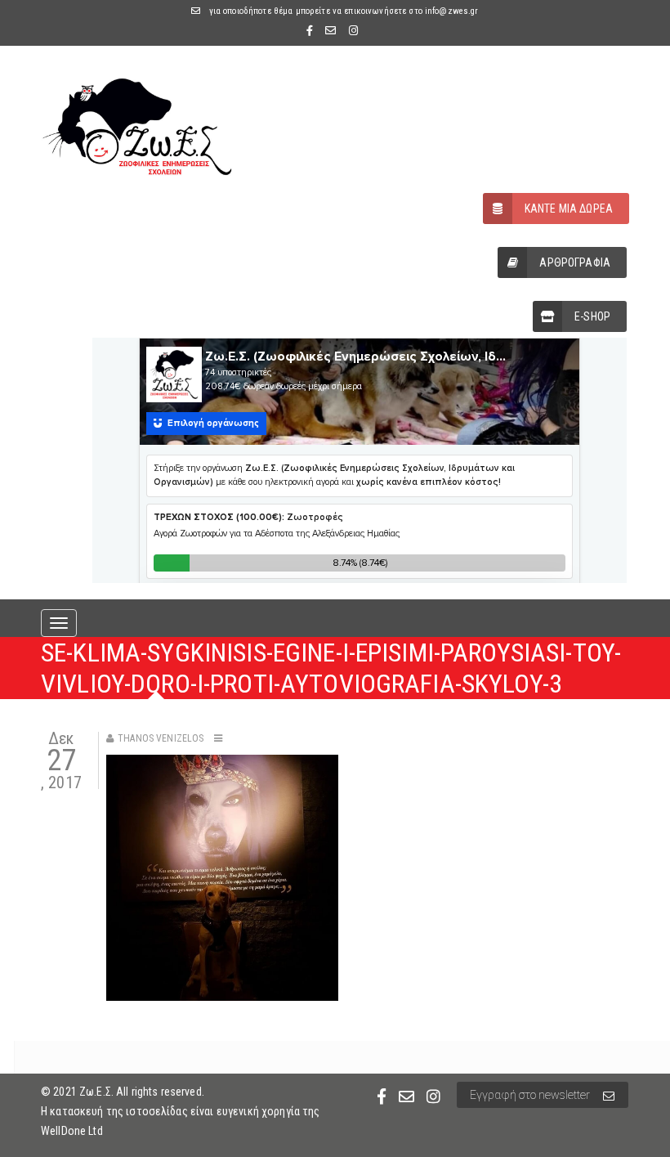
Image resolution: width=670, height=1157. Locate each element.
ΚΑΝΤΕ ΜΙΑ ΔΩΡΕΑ (569, 208)
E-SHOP (592, 316)
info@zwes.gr (452, 11)
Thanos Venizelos (160, 738)
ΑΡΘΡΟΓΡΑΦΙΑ (574, 262)
